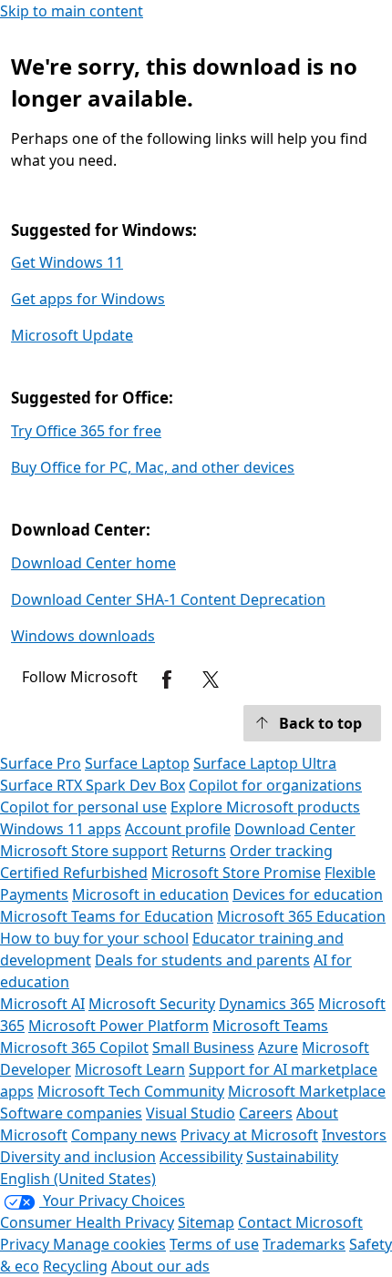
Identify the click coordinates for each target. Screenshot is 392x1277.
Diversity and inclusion (78, 1157)
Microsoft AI (42, 1004)
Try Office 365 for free (86, 431)
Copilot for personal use (83, 807)
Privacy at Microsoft (249, 1135)
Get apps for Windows (88, 299)
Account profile (178, 829)
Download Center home (93, 563)
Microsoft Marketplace (307, 1091)
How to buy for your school (94, 938)
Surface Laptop (137, 763)
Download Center (295, 829)
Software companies (71, 1113)
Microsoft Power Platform (118, 1026)
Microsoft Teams (270, 1026)
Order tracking (281, 851)
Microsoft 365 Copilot (74, 1047)
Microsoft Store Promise (236, 873)
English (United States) (78, 1179)
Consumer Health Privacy (87, 1222)
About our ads (160, 1266)
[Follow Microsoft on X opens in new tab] (210, 679)
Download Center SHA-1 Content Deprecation (168, 599)
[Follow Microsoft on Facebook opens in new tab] (166, 679)
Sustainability (292, 1157)
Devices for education (307, 894)
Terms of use (214, 1244)
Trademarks (304, 1244)
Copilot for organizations (275, 785)
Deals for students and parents (202, 960)
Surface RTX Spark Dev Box (92, 785)
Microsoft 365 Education (301, 916)
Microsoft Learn (130, 1069)
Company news (124, 1135)
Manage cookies (109, 1244)
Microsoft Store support (84, 851)
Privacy (26, 1244)
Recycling (75, 1266)
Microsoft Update (72, 335)
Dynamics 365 (267, 1004)
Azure (278, 1047)
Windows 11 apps (60, 829)
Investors (354, 1135)
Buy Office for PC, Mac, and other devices (152, 467)
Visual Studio (190, 1113)
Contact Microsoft (300, 1222)
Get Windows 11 (67, 262)
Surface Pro (40, 763)
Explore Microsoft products (265, 807)
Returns (198, 851)
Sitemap (206, 1222)
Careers (266, 1113)
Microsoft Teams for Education (106, 916)
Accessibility (201, 1157)
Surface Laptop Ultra (264, 763)
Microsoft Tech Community (130, 1091)
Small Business (203, 1047)
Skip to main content (71, 11)
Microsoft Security (151, 1004)
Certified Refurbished (74, 873)
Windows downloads (83, 636)
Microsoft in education (150, 894)
